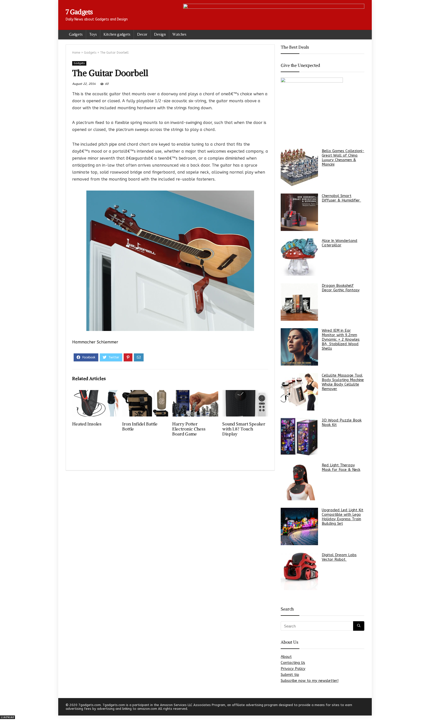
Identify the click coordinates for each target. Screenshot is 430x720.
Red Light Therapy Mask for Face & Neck (341, 467)
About (286, 656)
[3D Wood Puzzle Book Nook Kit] (299, 436)
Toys (93, 34)
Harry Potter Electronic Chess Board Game (189, 429)
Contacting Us (293, 662)
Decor (142, 34)
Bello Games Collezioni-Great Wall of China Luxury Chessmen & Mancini (343, 158)
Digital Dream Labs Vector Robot (339, 557)
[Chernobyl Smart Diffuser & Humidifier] (299, 212)
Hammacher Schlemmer (95, 342)
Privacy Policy (293, 668)
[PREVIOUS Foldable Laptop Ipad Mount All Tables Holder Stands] (5, 707)
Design (160, 34)
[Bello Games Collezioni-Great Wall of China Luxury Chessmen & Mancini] (299, 167)
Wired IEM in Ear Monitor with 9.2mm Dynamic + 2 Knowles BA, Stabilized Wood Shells (341, 339)
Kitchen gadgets (117, 34)
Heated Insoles (87, 424)
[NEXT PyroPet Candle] (425, 707)
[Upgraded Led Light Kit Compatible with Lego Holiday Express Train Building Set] (299, 526)
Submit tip (290, 674)
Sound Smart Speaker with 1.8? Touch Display (243, 429)
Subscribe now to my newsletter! (309, 680)
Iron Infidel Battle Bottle (140, 426)
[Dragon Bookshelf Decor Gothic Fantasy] (299, 302)
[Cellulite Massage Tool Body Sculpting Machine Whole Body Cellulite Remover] (299, 392)
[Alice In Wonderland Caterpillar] (299, 257)
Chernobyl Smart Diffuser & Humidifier (341, 198)
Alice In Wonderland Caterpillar (339, 242)
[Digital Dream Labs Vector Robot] (299, 571)
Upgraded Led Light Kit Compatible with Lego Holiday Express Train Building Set (342, 517)
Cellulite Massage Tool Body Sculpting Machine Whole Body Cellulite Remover (343, 382)
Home (76, 52)
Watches (179, 34)
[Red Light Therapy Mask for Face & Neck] (299, 481)
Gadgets (76, 34)
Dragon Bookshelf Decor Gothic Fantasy (341, 287)
